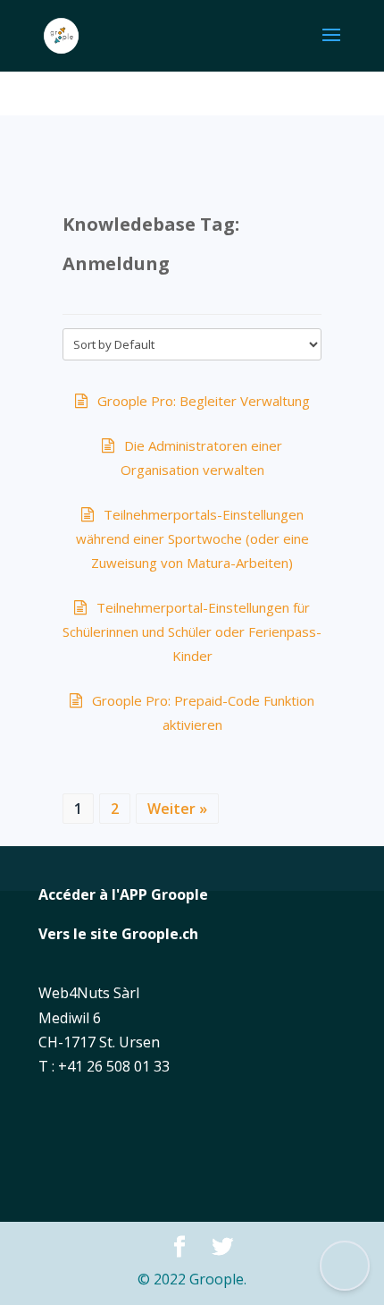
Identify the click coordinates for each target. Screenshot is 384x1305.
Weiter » (177, 808)
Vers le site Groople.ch (118, 934)
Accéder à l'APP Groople (123, 894)
